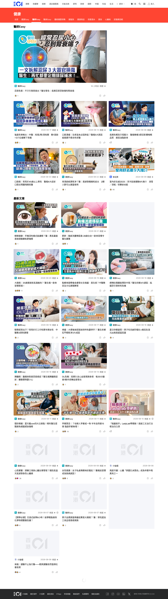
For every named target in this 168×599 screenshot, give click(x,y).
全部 (16, 19)
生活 (111, 4)
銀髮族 (71, 19)
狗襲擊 (35, 4)
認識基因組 (118, 19)
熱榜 (82, 4)
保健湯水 (91, 19)
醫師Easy (36, 19)
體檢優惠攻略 (59, 19)
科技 (104, 4)
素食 (100, 19)
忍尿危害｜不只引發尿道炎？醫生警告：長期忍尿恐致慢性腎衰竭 (44, 91)
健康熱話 (81, 19)
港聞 (27, 4)
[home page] (18, 4)
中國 (97, 4)
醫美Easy (47, 19)
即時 (75, 4)
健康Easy (25, 19)
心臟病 (108, 19)
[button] (100, 95)
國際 (89, 4)
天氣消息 (65, 4)
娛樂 (44, 4)
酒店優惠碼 (53, 4)
